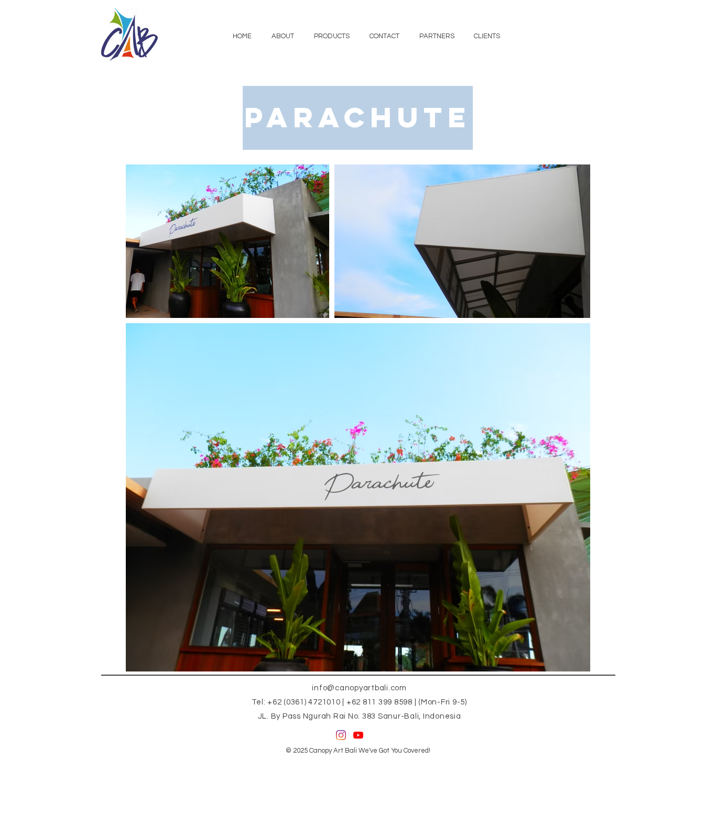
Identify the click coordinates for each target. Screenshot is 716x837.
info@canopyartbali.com (359, 688)
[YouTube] (358, 735)
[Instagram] (341, 735)
